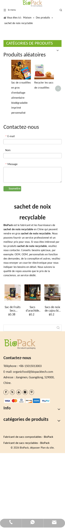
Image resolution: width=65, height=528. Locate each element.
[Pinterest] (31, 392)
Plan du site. (47, 447)
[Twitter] (12, 392)
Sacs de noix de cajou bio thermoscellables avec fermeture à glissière (52, 309)
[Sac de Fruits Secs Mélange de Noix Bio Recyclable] (13, 292)
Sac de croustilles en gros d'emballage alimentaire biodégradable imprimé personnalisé (21, 97)
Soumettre (14, 188)
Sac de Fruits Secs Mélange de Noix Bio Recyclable (12, 309)
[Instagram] (25, 392)
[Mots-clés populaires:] (58, 328)
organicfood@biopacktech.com (33, 372)
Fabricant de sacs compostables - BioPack (28, 436)
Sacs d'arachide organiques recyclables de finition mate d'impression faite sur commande (32, 309)
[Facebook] (5, 392)
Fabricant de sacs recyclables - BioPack (26, 443)
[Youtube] (18, 392)
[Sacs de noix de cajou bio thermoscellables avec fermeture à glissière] (52, 292)
